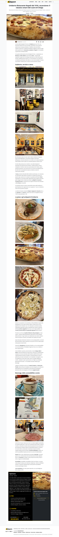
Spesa (36, 1)
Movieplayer (20, 532)
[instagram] (11, 531)
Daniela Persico (20, 41)
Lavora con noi (30, 528)
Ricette (50, 1)
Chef (42, 1)
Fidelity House (28, 532)
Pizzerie (31, 13)
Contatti (26, 528)
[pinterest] (10, 531)
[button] (37, 42)
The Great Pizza (33, 532)
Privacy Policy (23, 528)
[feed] (6, 531)
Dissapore (27, 13)
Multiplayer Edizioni (39, 532)
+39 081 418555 (37, 494)
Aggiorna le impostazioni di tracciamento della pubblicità (41, 528)
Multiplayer (15, 532)
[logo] (11, 2)
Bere (39, 1)
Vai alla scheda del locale (41, 498)
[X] (7, 531)
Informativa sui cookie (17, 528)
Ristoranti (31, 1)
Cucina (46, 1)
